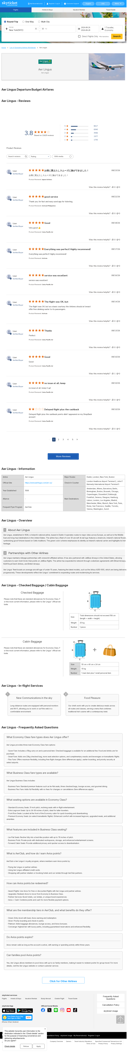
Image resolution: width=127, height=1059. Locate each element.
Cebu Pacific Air (47, 232)
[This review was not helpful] (117, 187)
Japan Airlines (47, 180)
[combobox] (40, 156)
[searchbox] (15, 156)
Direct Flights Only (95, 36)
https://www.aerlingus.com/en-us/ (38, 483)
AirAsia (44, 258)
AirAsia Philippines (49, 206)
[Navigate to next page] (77, 440)
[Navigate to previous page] (49, 440)
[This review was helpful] (113, 187)
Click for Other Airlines (63, 981)
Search (117, 36)
